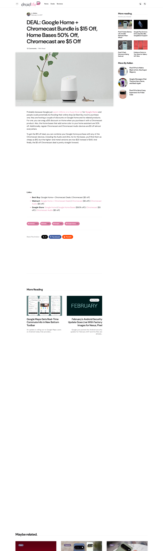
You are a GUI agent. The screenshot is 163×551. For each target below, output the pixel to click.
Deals (46, 224)
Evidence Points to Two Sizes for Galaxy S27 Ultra (140, 54)
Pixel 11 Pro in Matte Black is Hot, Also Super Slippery (138, 70)
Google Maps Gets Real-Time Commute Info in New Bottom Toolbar (43, 322)
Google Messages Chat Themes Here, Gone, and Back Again (138, 81)
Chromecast (77, 201)
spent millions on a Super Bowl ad (67, 112)
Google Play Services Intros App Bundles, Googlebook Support (141, 34)
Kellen (35, 13)
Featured (67, 545)
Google (58, 224)
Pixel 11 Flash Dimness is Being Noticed (123, 54)
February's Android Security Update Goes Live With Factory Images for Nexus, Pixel (85, 322)
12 (32, 48)
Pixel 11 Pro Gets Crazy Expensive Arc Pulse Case (137, 92)
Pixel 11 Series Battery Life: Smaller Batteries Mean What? (125, 34)
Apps (112, 545)
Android (33, 224)
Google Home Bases (66, 207)
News (20, 545)
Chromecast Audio (45, 210)
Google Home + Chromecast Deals (55, 201)
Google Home (51, 207)
